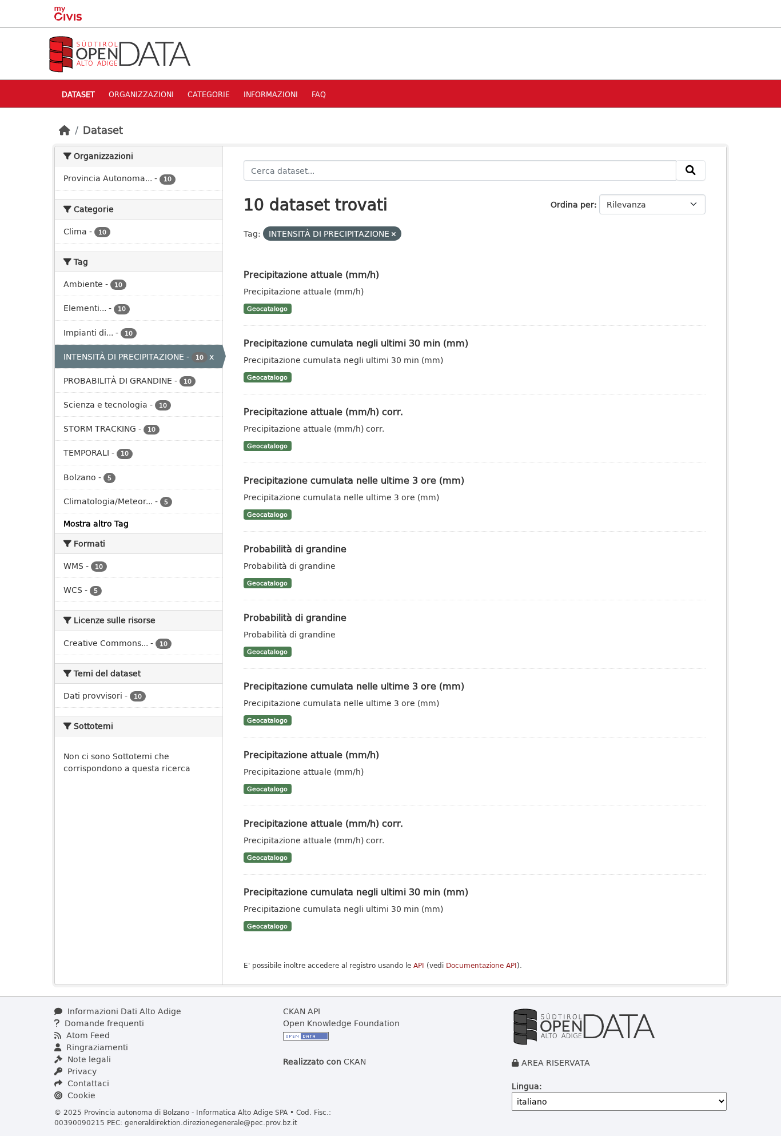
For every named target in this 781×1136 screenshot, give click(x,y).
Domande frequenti (103, 1023)
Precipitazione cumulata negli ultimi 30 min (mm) (356, 343)
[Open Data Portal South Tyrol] (119, 53)
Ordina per (572, 204)
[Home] (64, 129)
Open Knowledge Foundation (341, 1023)
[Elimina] (394, 234)
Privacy (81, 1071)
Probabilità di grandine (295, 548)
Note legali (88, 1059)
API (418, 965)
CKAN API (301, 1011)
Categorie (209, 94)
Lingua (525, 1086)
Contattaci (87, 1083)
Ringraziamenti (96, 1047)
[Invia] (691, 170)
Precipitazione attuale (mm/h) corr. (323, 411)
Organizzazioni (141, 94)
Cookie (80, 1095)
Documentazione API (481, 965)
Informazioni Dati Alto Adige (123, 1011)
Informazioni (271, 94)
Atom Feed (87, 1035)
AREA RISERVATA (555, 1063)
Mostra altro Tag (96, 523)
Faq (319, 94)
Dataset (78, 94)
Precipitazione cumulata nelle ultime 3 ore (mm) (354, 480)
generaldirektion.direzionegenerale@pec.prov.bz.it (211, 1122)
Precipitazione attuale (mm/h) (311, 274)
